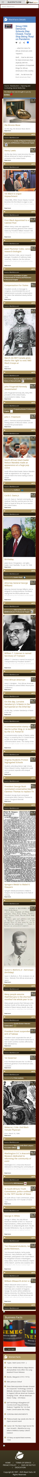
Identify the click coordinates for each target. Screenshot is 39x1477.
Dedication (20, 1467)
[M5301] (19, 1312)
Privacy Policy (9, 1465)
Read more (7, 130)
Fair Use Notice (28, 1465)
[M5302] (19, 1446)
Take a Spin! (11, 1349)
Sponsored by (19, 142)
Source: (11, 138)
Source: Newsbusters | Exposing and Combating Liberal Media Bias (17, 87)
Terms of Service (23, 1463)
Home (8, 1463)
